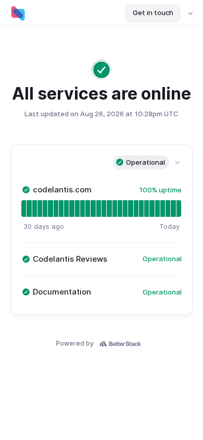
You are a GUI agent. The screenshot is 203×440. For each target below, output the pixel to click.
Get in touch (153, 12)
